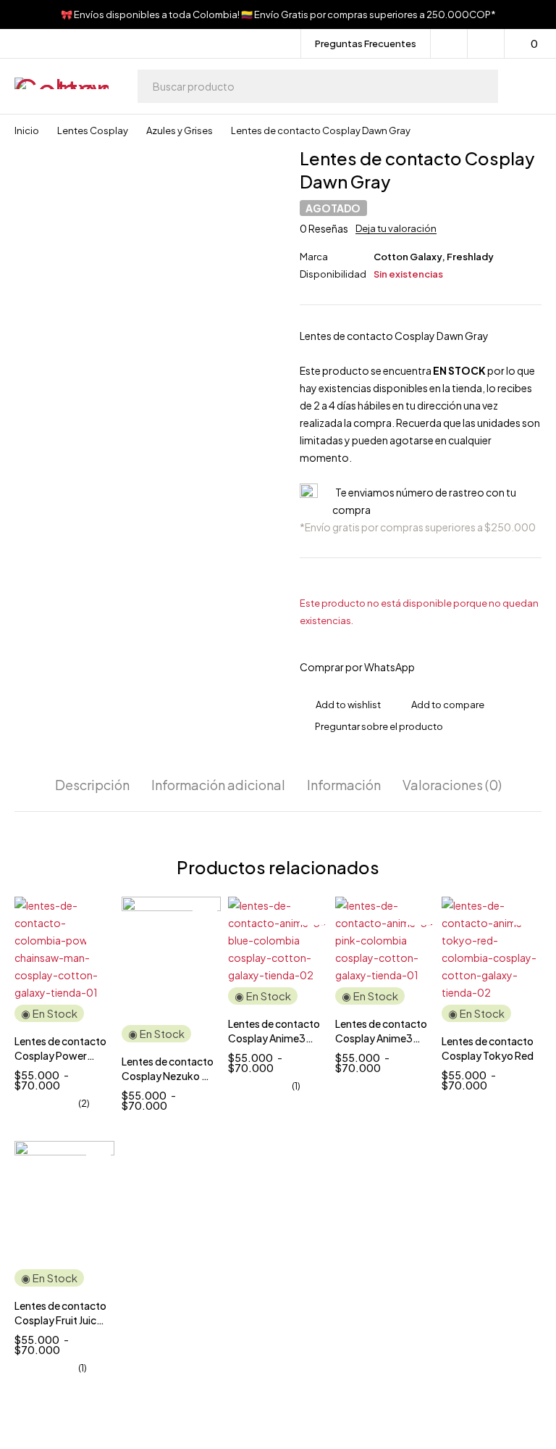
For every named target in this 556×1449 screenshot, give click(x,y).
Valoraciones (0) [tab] (452, 785)
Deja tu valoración (396, 228)
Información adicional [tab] (218, 785)
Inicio (26, 130)
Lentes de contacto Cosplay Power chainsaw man (60, 1055)
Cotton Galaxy (408, 256)
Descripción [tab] (92, 785)
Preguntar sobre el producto (379, 726)
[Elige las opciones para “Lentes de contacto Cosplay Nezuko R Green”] (205, 941)
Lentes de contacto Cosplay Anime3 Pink (381, 1038)
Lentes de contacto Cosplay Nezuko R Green (168, 1076)
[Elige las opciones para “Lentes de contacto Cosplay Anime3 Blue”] (312, 941)
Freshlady (470, 256)
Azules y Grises (179, 130)
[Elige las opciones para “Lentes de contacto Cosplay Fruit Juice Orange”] (98, 1185)
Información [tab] (344, 785)
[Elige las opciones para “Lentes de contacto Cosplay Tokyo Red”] (525, 941)
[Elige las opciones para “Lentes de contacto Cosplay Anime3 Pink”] (418, 941)
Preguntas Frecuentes (365, 43)
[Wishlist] (486, 43)
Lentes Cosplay (92, 130)
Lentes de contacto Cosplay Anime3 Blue (274, 1038)
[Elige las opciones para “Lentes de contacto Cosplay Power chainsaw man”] (98, 941)
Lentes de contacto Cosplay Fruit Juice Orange (60, 1320)
